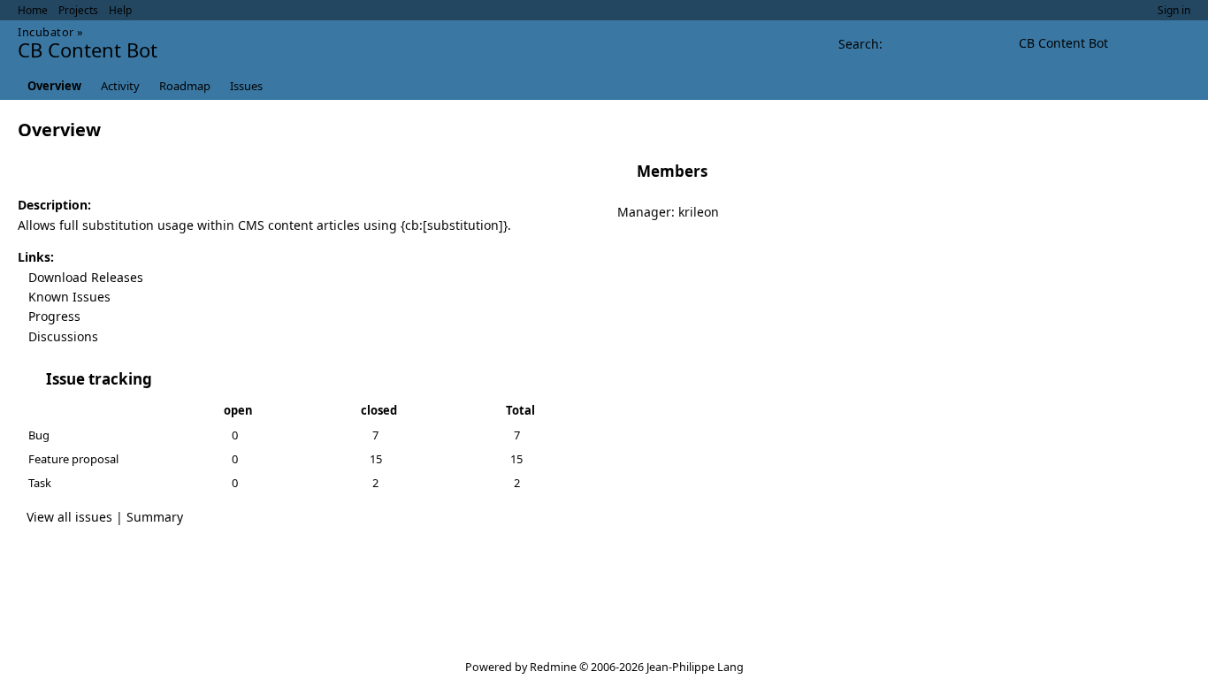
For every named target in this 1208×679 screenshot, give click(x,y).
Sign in (1174, 10)
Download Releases (85, 277)
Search (858, 43)
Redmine (553, 667)
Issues (246, 86)
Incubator (46, 32)
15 (376, 459)
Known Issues (69, 296)
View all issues (69, 516)
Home (33, 10)
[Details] (164, 379)
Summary (154, 516)
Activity (120, 86)
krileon (698, 211)
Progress (54, 316)
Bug (39, 435)
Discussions (63, 336)
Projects (78, 10)
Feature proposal (73, 459)
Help (120, 10)
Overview (54, 86)
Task (39, 483)
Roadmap (184, 86)
